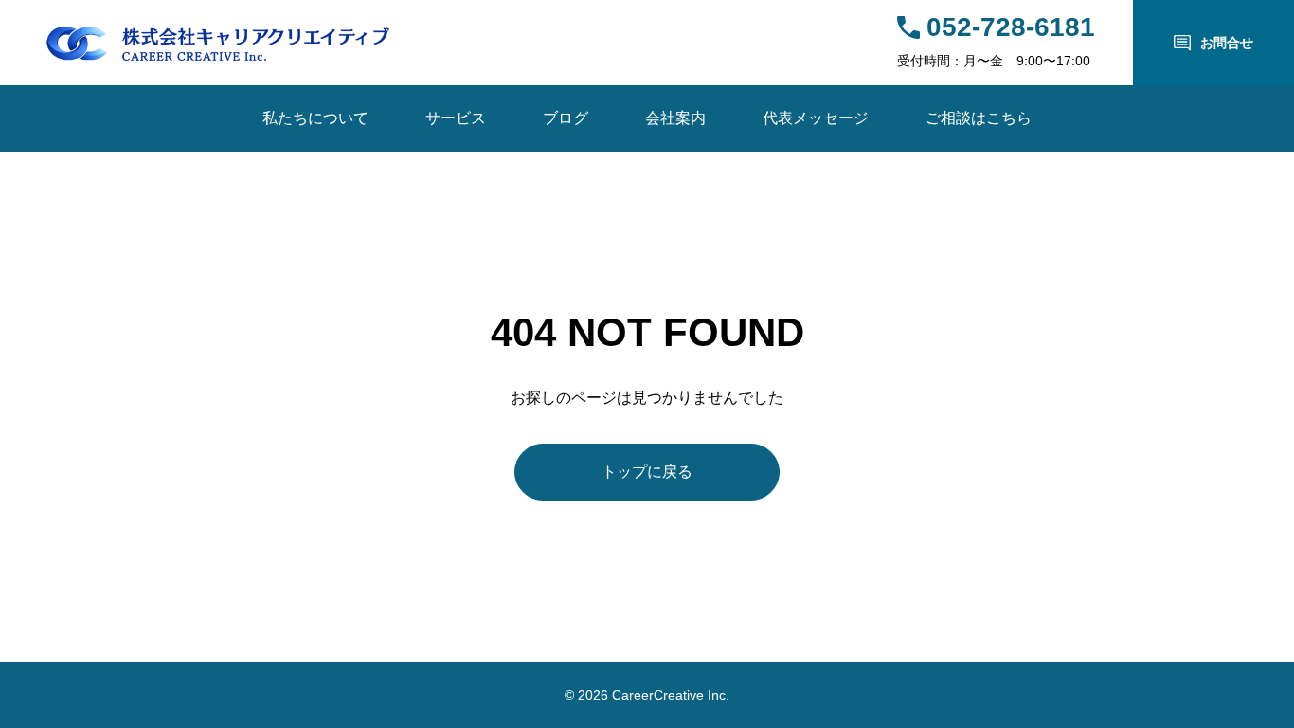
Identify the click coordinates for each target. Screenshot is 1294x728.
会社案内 (675, 118)
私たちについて (315, 118)
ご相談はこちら (979, 118)
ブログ (565, 118)
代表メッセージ (816, 118)
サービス (455, 118)
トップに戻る (647, 472)
